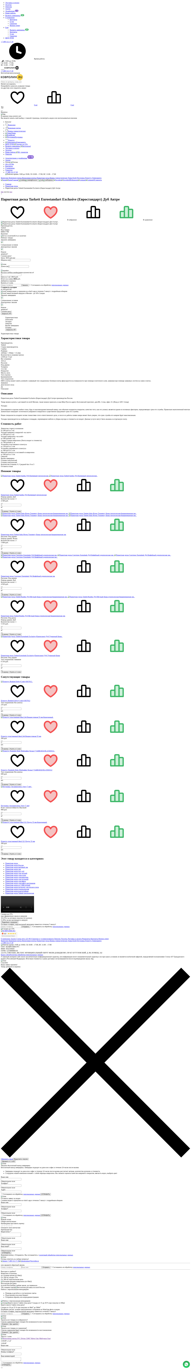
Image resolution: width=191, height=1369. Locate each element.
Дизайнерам (10, 11)
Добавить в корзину (8, 281)
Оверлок (8, 7)
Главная (8, 184)
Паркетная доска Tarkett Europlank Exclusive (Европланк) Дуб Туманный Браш (30, 655)
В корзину (5, 511)
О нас (12, 21)
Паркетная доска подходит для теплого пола (22, 887)
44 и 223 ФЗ (27, 939)
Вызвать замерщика (13, 16)
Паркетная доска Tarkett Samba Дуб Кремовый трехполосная (24, 495)
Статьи (19, 939)
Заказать (25, 285)
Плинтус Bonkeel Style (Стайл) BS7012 (15, 701)
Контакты (13, 20)
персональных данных (60, 285)
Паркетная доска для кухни (15, 875)
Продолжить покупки (21, 1159)
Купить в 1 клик (15, 511)
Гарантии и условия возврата (43, 939)
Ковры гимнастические (17, 131)
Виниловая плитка (29, 178)
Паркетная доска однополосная (17, 889)
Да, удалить (14, 1324)
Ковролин (11, 125)
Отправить (25, 927)
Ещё (7, 27)
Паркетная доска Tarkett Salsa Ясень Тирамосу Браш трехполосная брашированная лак (33, 534)
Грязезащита (21, 142)
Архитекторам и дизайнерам (16, 158)
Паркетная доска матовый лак (16, 867)
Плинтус (11, 140)
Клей (13, 135)
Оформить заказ (7, 1159)
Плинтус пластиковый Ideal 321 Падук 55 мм (18, 841)
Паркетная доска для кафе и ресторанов (20, 883)
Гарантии (13, 23)
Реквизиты (86, 939)
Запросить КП (6, 313)
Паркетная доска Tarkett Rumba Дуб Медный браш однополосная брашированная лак (33, 616)
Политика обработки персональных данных (26, 955)
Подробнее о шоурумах (9, 922)
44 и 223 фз (9, 164)
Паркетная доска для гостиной (16, 879)
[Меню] (3, 69)
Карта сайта (5, 955)
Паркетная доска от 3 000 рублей (17, 885)
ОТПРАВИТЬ (45, 1194)
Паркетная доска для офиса (15, 881)
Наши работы (10, 13)
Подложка (19, 137)
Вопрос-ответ (15, 25)
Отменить (5, 1324)
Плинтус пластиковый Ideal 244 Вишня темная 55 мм (21, 736)
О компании (10, 18)
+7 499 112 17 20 (7, 71)
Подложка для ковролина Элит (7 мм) (15, 806)
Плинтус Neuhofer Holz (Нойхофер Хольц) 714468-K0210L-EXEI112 (26, 770)
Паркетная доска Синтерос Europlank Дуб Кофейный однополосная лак (28, 576)
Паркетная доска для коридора (16, 877)
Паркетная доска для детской (16, 873)
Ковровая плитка (14, 128)
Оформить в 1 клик (8, 1161)
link (2, 192)
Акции (8, 9)
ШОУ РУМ (9, 38)
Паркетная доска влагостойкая (16, 891)
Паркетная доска (43, 178)
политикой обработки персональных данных (56, 1255)
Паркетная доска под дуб (14, 871)
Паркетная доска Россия (14, 865)
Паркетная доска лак (13, 869)
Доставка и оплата (12, 3)
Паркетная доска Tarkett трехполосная (19, 893)
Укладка (8, 5)
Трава (13, 133)
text (11, 192)
